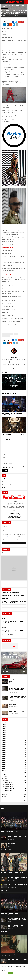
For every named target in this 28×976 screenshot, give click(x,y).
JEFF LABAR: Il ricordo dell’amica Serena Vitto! (17, 959)
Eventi (3, 772)
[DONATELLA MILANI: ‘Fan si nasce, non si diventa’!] (14, 944)
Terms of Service (9, 467)
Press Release (5, 792)
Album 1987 (4, 728)
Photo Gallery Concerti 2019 (8, 790)
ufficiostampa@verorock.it (14, 513)
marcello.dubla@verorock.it (14, 517)
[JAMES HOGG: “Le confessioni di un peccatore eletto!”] (14, 862)
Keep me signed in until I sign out (10, 539)
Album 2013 (4, 742)
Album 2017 (4, 750)
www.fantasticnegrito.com (8, 247)
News (2, 8)
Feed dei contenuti (6, 481)
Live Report (4, 776)
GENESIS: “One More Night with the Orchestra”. (12, 592)
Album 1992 (4, 732)
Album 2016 (4, 748)
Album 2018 (4, 752)
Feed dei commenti (6, 484)
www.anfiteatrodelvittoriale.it (9, 274)
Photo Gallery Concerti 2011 (8, 784)
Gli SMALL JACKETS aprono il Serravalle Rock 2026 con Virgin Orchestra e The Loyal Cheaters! (14, 602)
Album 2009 (4, 736)
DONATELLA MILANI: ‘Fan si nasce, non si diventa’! (11, 954)
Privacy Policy (5, 536)
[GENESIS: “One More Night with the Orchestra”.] (5, 681)
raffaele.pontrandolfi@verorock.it (14, 516)
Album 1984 (4, 726)
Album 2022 (4, 760)
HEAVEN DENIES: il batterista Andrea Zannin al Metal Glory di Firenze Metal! (12, 414)
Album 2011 (4, 738)
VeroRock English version (7, 800)
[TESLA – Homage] (5, 706)
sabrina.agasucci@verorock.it (14, 514)
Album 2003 (4, 734)
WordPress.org (5, 487)
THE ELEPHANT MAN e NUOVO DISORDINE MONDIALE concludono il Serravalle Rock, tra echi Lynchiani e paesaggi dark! (13, 597)
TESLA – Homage (6, 606)
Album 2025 (4, 766)
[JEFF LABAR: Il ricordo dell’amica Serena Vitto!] (4, 961)
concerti (16, 333)
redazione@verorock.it (16, 512)
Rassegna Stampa (6, 849)
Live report (4, 890)
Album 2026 (4, 768)
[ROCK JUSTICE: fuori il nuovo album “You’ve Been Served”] (4, 845)
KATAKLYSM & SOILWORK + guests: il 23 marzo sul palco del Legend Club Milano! (13, 392)
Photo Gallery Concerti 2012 (8, 786)
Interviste (4, 774)
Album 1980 (4, 724)
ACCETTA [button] (11, 972)
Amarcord (4, 770)
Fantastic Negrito (6, 335)
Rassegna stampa (5, 794)
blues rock (11, 333)
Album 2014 (4, 744)
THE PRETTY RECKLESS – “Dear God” (10, 609)
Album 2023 (4, 762)
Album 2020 (4, 756)
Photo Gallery (5, 780)
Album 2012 (4, 740)
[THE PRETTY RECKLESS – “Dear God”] (5, 713)
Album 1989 (4, 730)
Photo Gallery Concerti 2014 (8, 788)
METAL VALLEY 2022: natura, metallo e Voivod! (13, 435)
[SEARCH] (24, 584)
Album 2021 (4, 758)
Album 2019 (4, 754)
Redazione (4, 15)
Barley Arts (5, 333)
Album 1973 (4, 722)
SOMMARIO (5, 8)
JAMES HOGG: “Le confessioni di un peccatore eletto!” (12, 872)
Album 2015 (4, 746)
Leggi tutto (4, 973)
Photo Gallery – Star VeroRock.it (8, 782)
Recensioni (4, 796)
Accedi (3, 478)
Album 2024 (4, 764)
